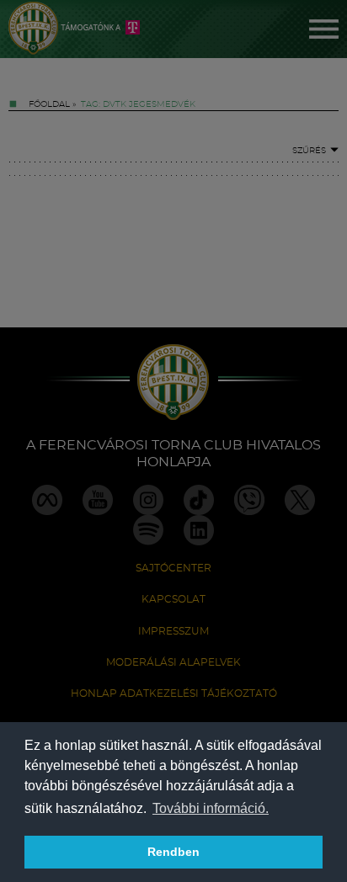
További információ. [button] (210, 808)
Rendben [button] (173, 851)
